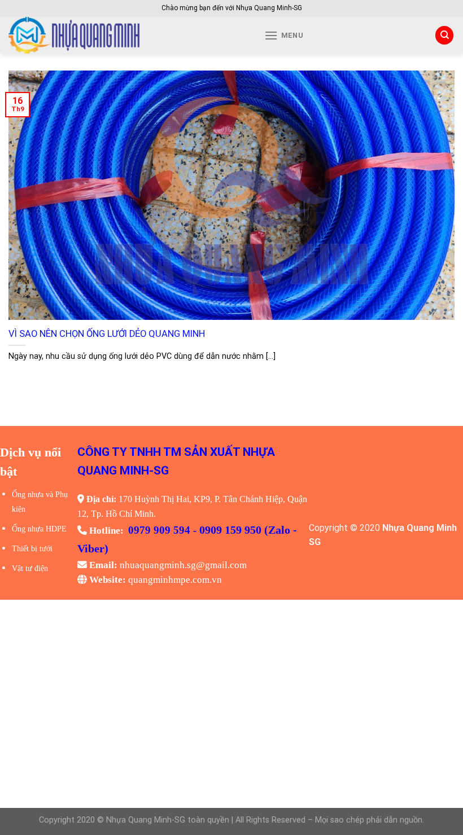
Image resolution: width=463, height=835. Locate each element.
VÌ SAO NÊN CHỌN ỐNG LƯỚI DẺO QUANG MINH (106, 333)
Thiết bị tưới (32, 548)
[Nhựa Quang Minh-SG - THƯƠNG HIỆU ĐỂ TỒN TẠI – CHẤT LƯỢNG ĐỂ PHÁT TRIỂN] (113, 35)
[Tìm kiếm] (444, 35)
